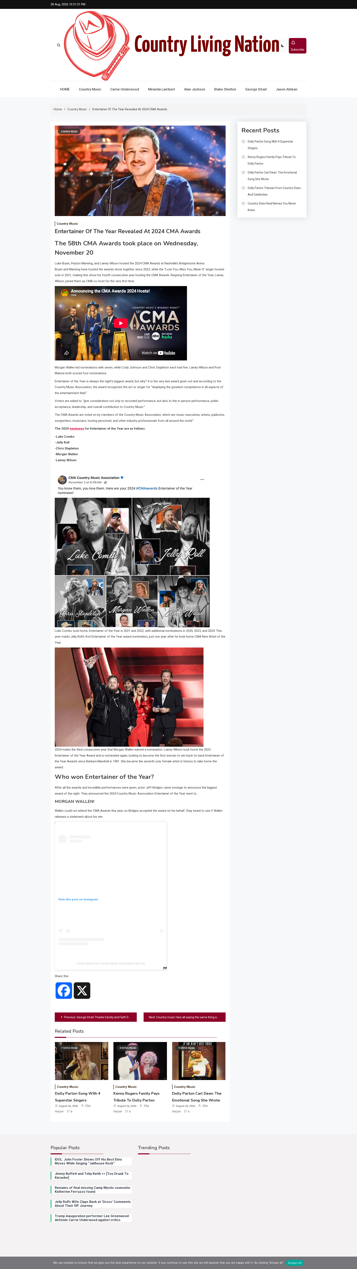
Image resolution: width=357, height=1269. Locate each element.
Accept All (295, 1262)
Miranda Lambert (161, 89)
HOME (65, 89)
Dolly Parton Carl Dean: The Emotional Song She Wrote (272, 176)
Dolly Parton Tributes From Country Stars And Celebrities (274, 191)
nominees (77, 428)
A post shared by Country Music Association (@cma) (111, 963)
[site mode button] (282, 45)
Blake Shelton (225, 89)
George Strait (256, 89)
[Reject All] (352, 1263)
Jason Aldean (286, 89)
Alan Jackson (194, 89)
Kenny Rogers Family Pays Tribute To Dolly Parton (272, 160)
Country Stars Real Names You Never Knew (272, 207)
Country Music (90, 89)
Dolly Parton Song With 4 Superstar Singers (270, 145)
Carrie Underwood (124, 89)
